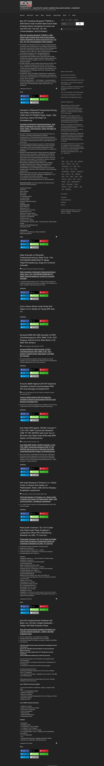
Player (37, 15)
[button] (24, 96)
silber (74, 179)
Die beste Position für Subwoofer (68, 75)
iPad (63, 169)
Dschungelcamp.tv (76, 211)
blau (75, 161)
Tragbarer (76, 186)
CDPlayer (68, 164)
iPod (72, 169)
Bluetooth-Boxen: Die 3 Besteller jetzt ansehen (71, 97)
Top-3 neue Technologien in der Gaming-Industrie (72, 92)
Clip (73, 164)
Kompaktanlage (65, 171)
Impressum (63, 202)
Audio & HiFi (30, 15)
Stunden (76, 184)
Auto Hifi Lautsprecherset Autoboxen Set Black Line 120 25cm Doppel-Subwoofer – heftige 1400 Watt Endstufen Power (37, 623)
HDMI (75, 166)
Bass (72, 161)
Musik (64, 15)
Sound (79, 179)
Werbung (63, 205)
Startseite (22, 15)
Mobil (42, 15)
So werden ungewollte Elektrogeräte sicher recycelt (72, 80)
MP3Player (77, 174)
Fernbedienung (65, 166)
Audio (67, 161)
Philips (71, 176)
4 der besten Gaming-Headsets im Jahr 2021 (71, 94)
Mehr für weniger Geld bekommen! (69, 77)
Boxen (63, 164)
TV (69, 15)
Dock (77, 164)
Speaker (64, 181)
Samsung (64, 179)
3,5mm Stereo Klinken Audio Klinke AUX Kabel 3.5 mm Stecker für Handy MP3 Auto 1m (37, 309)
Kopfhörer (73, 171)
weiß (63, 189)
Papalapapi (68, 211)
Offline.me (63, 213)
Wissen (74, 15)
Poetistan (69, 213)
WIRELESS (68, 189)
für (71, 166)
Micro (63, 174)
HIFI (79, 166)
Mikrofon (68, 174)
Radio (81, 176)
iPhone (67, 169)
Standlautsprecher (76, 181)
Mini (73, 174)
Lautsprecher (80, 171)
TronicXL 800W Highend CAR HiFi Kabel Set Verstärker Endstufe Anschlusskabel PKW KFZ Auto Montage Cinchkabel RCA (38, 386)
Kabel (75, 169)
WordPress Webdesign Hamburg (68, 210)
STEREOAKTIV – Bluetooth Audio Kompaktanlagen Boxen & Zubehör (50, 8)
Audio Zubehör (57, 15)
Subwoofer (64, 186)
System (70, 186)
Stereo (63, 184)
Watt (81, 186)
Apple (63, 161)
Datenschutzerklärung (66, 200)
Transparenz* (64, 197)
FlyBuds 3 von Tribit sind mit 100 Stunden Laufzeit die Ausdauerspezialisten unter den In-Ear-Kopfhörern (72, 88)
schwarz (70, 179)
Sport (68, 181)
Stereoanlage (70, 184)
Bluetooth (48, 15)
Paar (67, 176)
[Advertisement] (67, 59)
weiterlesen (23, 288)
